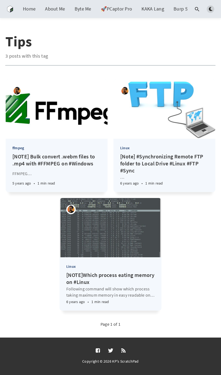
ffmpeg (18, 147)
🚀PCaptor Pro (116, 9)
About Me (55, 9)
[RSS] (123, 350)
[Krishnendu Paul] (17, 91)
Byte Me (83, 9)
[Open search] (197, 9)
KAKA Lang (152, 9)
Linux (125, 147)
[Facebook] (98, 350)
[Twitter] (110, 350)
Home (29, 9)
